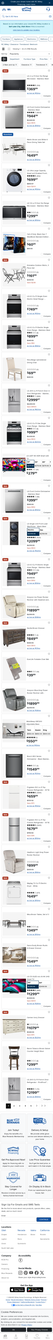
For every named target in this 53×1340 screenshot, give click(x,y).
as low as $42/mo (34, 551)
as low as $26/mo (34, 1003)
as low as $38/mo (34, 617)
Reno (20, 1239)
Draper (4, 1234)
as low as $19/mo (33, 126)
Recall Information (17, 1300)
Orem (3, 1243)
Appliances (18, 39)
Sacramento (45, 1239)
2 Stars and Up (9, 65)
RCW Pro (4, 1260)
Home (8, 1300)
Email (3, 1216)
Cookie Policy (40, 1302)
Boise (33, 1234)
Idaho (33, 1230)
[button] (10, 3)
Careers (4, 1264)
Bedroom (33, 44)
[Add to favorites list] (49, 71)
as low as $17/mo (33, 648)
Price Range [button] (44, 59)
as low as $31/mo (33, 773)
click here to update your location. (26, 30)
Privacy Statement (13, 1302)
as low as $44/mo (34, 1097)
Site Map (39, 1305)
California (45, 1230)
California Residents (28, 1302)
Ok (13, 1330)
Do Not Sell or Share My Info (25, 1305)
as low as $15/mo (33, 93)
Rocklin (43, 1234)
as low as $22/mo (34, 1037)
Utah (3, 1230)
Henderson (22, 1234)
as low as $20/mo (34, 442)
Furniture (6, 39)
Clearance (14, 44)
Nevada (21, 1230)
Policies (43, 1300)
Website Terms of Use (32, 1300)
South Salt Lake (7, 1248)
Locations (6, 1227)
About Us (5, 1278)
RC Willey (5, 44)
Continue (43, 1219)
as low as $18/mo (33, 346)
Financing (5, 1269)
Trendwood (24, 44)
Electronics (31, 39)
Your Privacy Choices (39, 1330)
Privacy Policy (26, 1325)
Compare (47, 96)
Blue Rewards (6, 1273)
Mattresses (44, 39)
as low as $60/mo (34, 409)
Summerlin (22, 1243)
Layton (4, 1239)
